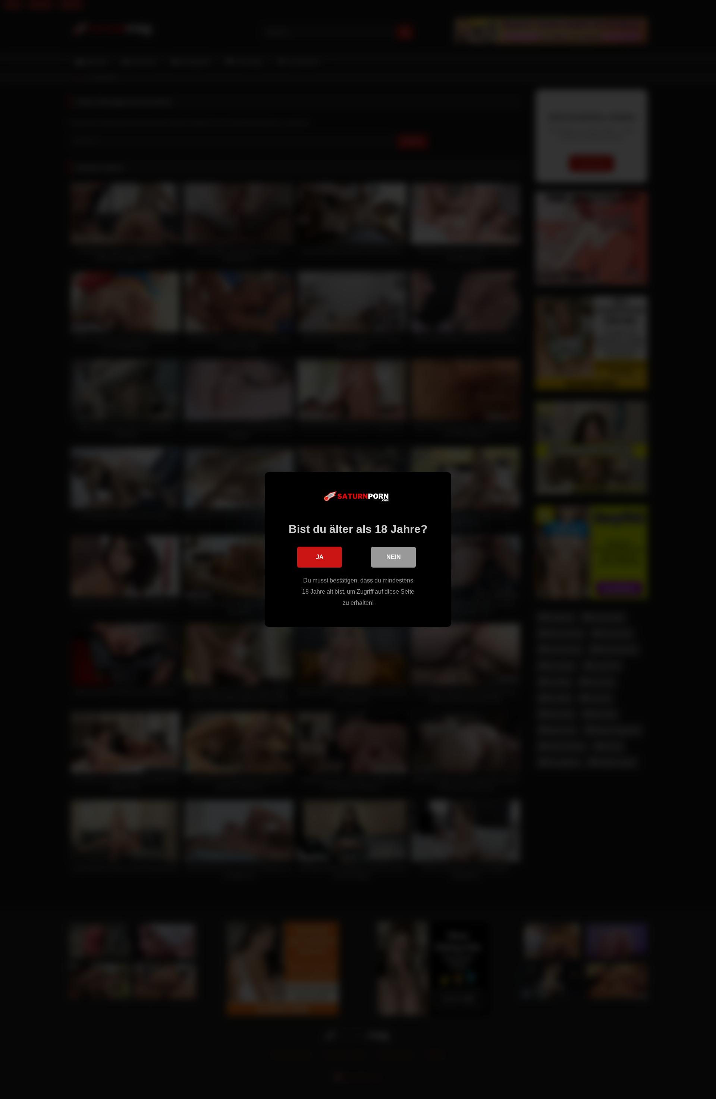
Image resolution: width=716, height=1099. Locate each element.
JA (320, 557)
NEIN (393, 557)
